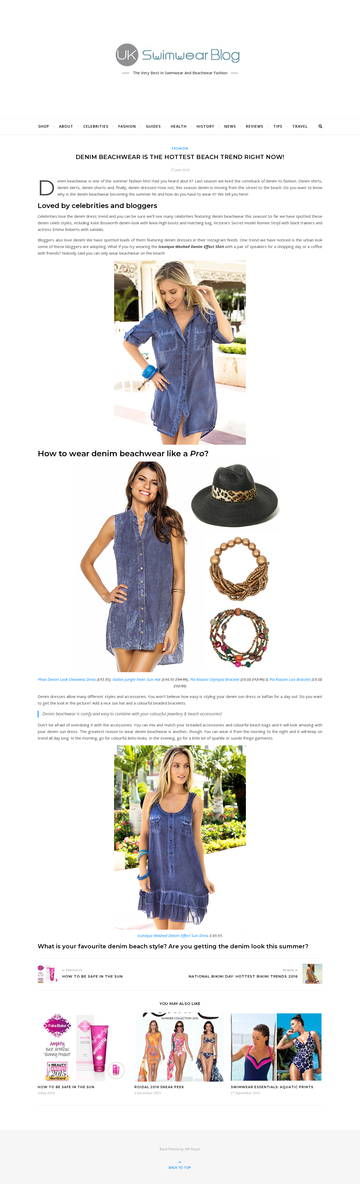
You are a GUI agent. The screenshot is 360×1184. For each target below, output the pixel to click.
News (230, 126)
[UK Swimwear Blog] (180, 54)
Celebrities (95, 126)
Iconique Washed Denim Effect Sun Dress (173, 935)
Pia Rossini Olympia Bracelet (214, 679)
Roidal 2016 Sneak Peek (159, 1087)
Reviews (254, 126)
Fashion (127, 126)
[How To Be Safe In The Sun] (47, 974)
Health (179, 126)
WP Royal (192, 1149)
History (205, 126)
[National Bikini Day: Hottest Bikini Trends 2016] (312, 974)
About (66, 126)
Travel (300, 126)
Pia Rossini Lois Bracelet (289, 679)
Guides (153, 126)
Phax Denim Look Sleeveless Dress (67, 679)
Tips (277, 126)
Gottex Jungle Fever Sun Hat (136, 679)
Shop (43, 126)
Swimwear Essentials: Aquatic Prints (272, 1087)
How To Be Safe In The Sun (66, 1087)
